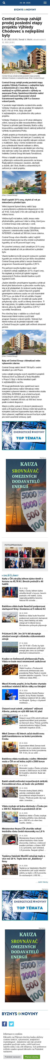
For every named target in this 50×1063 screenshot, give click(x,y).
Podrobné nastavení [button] (12, 1057)
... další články (42, 882)
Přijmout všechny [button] (31, 1057)
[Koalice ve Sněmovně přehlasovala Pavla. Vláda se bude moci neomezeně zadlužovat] (10, 669)
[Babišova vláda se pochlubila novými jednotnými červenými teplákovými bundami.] (11, 552)
